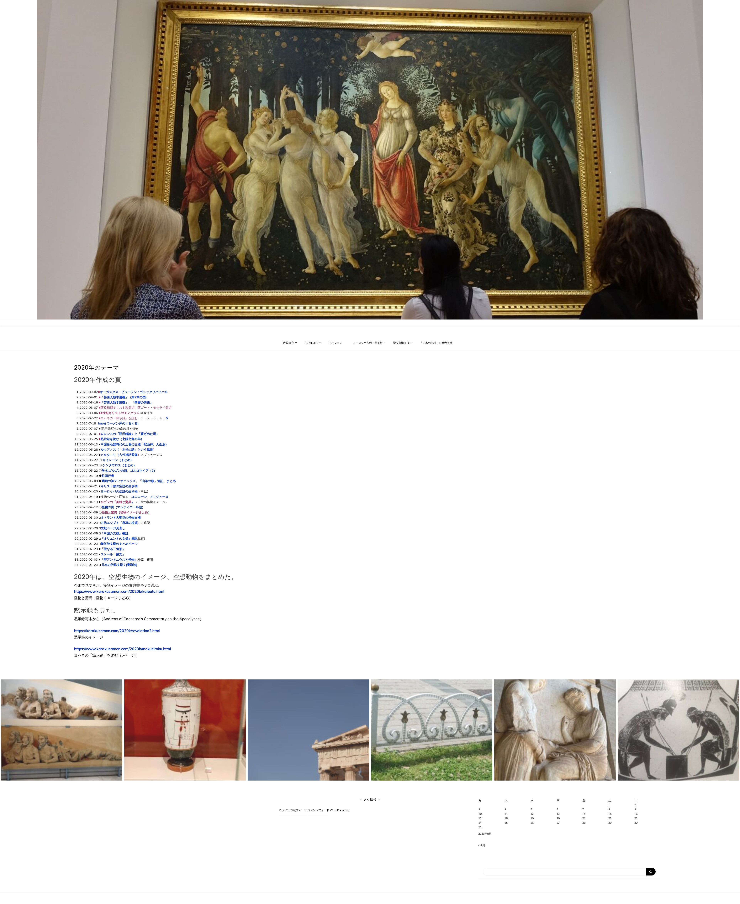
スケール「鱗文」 (113, 554)
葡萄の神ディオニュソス (119, 481)
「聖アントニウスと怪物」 (119, 559)
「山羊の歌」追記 (151, 481)
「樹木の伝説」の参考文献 (436, 343)
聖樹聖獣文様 (401, 343)
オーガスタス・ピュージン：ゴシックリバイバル (134, 392)
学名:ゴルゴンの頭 (114, 470)
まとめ (171, 481)
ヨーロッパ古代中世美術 (368, 343)
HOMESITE (311, 343)
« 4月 (481, 845)
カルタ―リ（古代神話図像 (119, 455)
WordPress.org (339, 810)
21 (583, 818)
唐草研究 (288, 343)
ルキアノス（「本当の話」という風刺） (128, 449)
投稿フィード (299, 810)
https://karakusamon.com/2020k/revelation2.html (117, 630)
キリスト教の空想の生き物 (119, 486)
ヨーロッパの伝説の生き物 (119, 491)
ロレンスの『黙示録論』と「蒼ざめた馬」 (130, 434)
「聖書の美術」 (142, 402)
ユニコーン (139, 497)
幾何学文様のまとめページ (119, 544)
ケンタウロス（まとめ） (119, 465)
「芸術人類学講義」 (114, 402)
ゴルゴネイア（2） (143, 470)
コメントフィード (318, 810)
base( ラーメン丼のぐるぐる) (118, 423)
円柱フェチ (335, 343)
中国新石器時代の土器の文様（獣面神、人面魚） (134, 444)
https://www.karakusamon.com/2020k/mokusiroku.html (122, 649)
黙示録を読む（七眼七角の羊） (122, 439)
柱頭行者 (108, 476)
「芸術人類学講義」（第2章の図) (124, 397)
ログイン (284, 810)
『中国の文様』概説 (114, 533)
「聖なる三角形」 (113, 549)
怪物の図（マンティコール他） (123, 507)
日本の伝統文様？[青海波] (119, 565)
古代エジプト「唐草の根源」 (121, 523)
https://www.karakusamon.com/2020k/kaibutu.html (119, 591)
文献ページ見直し (113, 528)
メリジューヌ (159, 497)
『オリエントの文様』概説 (119, 538)
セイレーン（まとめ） (118, 460)
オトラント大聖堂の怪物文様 (121, 517)
